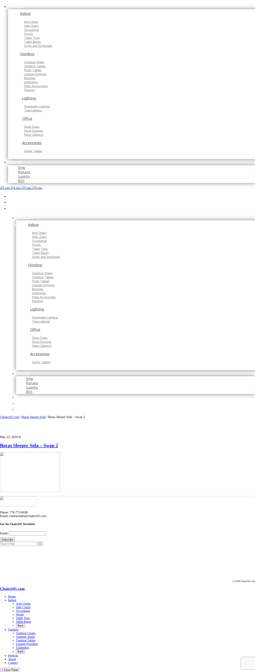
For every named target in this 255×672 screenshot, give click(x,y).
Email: (4, 533)
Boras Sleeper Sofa (34, 417)
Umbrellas (22, 647)
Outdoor (13, 629)
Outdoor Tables (25, 640)
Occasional (23, 611)
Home (12, 596)
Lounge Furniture (27, 644)
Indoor (12, 600)
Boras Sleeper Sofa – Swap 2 (29, 445)
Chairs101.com (9, 417)
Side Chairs (23, 607)
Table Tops (23, 618)
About (12, 659)
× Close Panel (10, 669)
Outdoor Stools (25, 636)
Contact (13, 662)
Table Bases (23, 621)
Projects (13, 655)
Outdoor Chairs (25, 633)
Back (21, 625)
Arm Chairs (23, 603)
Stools (20, 614)
